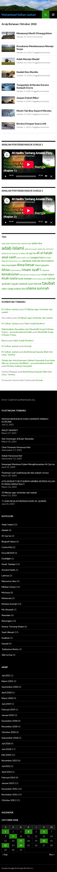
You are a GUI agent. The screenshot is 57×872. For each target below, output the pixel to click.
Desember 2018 (9, 720)
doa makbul (47, 260)
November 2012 (9, 794)
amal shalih (21, 258)
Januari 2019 (8, 715)
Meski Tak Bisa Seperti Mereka (33, 110)
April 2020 (7, 692)
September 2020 (10, 686)
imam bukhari (15, 270)
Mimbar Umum (9, 586)
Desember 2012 (9, 788)
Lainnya (5, 575)
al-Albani (22, 253)
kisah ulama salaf (39, 279)
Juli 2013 (6, 766)
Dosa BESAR (8, 552)
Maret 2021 (7, 681)
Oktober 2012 (9, 800)
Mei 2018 (6, 754)
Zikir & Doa (7, 654)
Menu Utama (53, 14)
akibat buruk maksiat (10, 253)
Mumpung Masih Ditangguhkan (34, 33)
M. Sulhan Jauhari (10, 309)
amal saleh (9, 257)
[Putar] (5, 176)
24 (21, 845)
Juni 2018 (6, 749)
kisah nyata (9, 278)
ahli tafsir (50, 249)
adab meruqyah (31, 249)
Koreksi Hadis (8, 569)
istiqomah (45, 270)
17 (21, 840)
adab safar (42, 249)
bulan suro (17, 261)
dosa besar (26, 264)
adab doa (37, 243)
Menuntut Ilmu (9, 581)
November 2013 (9, 760)
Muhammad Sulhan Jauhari (19, 14)
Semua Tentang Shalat (13, 626)
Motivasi (6, 592)
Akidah (5, 530)
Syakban (6, 637)
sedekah (23, 283)
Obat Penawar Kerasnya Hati (16, 447)
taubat (48, 283)
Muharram (7, 598)
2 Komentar (38, 37)
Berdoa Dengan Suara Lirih (31, 123)
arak (28, 258)
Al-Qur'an (6, 535)
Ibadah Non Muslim (27, 72)
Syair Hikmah (8, 632)
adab (3, 243)
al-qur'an (31, 253)
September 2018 (10, 737)
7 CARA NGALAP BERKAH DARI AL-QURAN (24, 501)
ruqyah (14, 283)
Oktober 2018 (9, 732)
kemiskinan (24, 275)
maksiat (51, 278)
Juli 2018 (6, 743)
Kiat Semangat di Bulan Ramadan (18, 438)
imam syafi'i (31, 269)
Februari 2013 (8, 777)
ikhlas (6, 270)
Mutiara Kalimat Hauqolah (19, 366)
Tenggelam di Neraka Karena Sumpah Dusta (32, 86)
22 (5, 845)
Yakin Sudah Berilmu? (34, 323)
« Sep (5, 854)
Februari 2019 (8, 709)
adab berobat (26, 243)
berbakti (47, 258)
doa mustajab (9, 265)
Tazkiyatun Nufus (10, 649)
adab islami (13, 248)
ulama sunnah (37, 288)
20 (44, 840)
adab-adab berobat (13, 243)
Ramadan (6, 615)
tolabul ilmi (19, 288)
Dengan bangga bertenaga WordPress (17, 868)
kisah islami (47, 274)
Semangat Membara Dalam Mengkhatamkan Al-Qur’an (28, 464)
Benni (4, 340)
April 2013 (7, 771)
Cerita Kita (7, 547)
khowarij (32, 275)
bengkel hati (37, 257)
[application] (28, 164)
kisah (39, 275)
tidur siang (7, 288)
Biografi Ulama (7, 261)
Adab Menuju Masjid (27, 59)
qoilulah (6, 283)
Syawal (5, 643)
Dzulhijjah (6, 558)
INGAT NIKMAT (10, 430)
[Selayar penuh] (51, 176)
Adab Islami (7, 524)
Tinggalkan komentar (41, 52)
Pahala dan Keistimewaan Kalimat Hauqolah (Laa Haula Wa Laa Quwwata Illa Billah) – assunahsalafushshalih (28, 361)
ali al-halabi (44, 253)
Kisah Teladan (9, 564)
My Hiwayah (7, 609)
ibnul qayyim (42, 265)
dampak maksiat (31, 260)
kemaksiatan (10, 274)
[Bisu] (46, 176)
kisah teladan (25, 278)
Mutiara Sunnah (9, 603)
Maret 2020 (7, 698)
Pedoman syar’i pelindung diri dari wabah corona (25, 472)
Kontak (28, 346)
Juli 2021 (6, 675)
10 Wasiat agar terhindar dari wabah (35, 317)
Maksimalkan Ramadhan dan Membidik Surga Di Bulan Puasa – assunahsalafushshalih (28, 330)
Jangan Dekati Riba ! (27, 97)
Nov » (52, 854)
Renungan (7, 620)
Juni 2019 (6, 703)
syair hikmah (35, 283)
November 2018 (9, 726)
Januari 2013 (8, 783)
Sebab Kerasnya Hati (12, 455)
